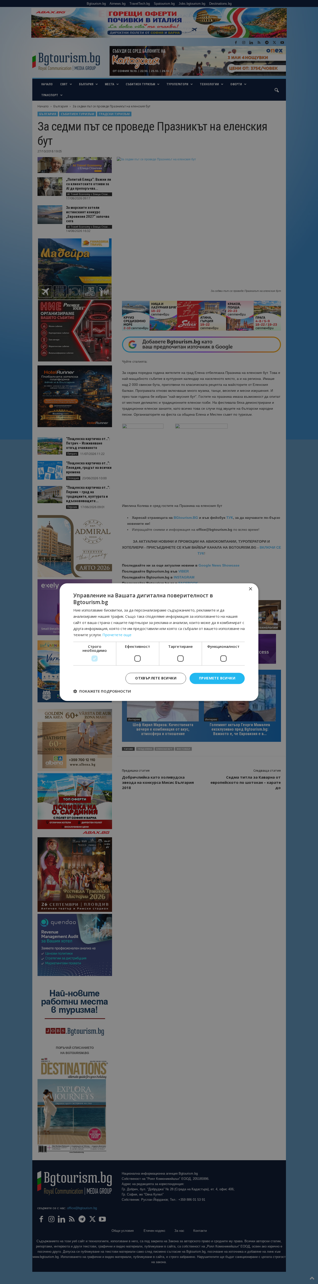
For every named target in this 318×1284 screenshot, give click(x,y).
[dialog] (159, 642)
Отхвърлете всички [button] (155, 678)
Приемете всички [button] (217, 678)
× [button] (250, 589)
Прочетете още (116, 634)
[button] (102, 691)
